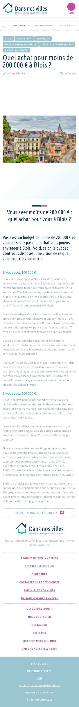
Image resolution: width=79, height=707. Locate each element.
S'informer (19, 25)
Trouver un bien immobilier (39, 558)
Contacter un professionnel (39, 582)
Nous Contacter (39, 616)
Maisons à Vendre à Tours (39, 649)
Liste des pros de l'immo (39, 641)
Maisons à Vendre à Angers (39, 598)
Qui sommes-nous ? (40, 608)
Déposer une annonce (39, 566)
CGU (39, 678)
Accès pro (39, 633)
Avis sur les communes (39, 590)
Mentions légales (39, 671)
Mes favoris (39, 624)
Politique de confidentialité (39, 685)
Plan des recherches (39, 692)
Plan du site (39, 664)
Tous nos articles (39, 699)
